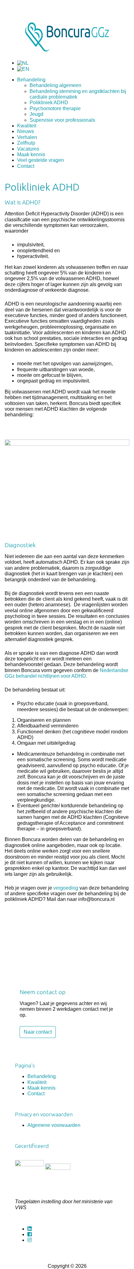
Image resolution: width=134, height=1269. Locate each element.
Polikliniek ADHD (49, 102)
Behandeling (31, 79)
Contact (25, 166)
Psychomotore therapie (55, 108)
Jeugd (36, 114)
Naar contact (38, 1032)
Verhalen (27, 137)
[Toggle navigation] (9, 4)
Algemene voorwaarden (53, 1125)
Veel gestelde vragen (40, 160)
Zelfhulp (26, 143)
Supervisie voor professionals (62, 120)
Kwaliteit (26, 125)
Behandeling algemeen (55, 85)
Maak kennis (31, 154)
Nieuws (25, 131)
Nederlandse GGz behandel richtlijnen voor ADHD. (66, 673)
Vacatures (28, 149)
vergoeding (65, 888)
